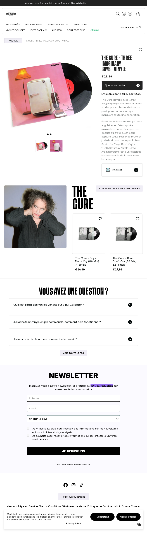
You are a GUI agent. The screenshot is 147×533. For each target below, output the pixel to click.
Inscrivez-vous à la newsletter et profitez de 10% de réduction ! (56, 3)
